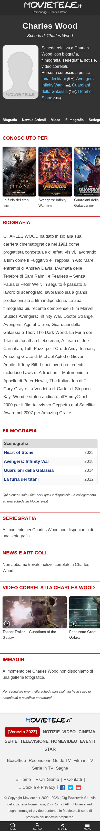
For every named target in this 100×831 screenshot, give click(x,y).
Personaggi (40, 12)
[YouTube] (78, 787)
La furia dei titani (16, 200)
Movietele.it (50, 4)
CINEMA (86, 731)
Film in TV (83, 760)
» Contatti (73, 779)
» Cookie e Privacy (37, 787)
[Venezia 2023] (22, 731)
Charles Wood (50, 25)
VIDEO (69, 731)
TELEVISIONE (34, 741)
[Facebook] (62, 787)
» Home (23, 779)
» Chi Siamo (47, 779)
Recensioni (39, 760)
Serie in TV (42, 768)
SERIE (11, 741)
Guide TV (62, 760)
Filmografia (74, 120)
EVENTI (87, 741)
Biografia (10, 120)
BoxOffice (16, 760)
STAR (50, 749)
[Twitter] (70, 787)
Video (55, 120)
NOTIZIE (51, 731)
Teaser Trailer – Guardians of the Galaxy (29, 634)
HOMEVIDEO (64, 741)
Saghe (62, 768)
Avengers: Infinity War (52, 202)
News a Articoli (34, 120)
